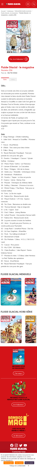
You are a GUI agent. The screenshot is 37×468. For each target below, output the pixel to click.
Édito (5, 79)
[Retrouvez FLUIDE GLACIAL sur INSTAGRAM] (16, 445)
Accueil (3, 11)
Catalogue (10, 11)
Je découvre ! (18, 435)
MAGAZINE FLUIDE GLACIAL (23, 11)
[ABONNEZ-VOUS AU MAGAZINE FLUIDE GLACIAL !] (28, 4)
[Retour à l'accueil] (14, 4)
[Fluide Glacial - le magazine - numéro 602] (12, 291)
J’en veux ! (19, 373)
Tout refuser (19, 463)
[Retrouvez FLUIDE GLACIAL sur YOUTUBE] (25, 445)
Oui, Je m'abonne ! (16, 59)
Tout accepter (8, 463)
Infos (13, 79)
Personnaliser (29, 463)
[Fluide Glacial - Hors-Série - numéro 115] (12, 329)
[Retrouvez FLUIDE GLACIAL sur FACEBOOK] (11, 445)
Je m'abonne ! (18, 404)
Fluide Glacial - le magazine (9, 13)
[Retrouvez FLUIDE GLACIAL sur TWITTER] (20, 445)
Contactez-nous (18, 451)
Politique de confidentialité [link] (17, 466)
